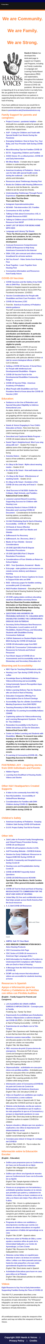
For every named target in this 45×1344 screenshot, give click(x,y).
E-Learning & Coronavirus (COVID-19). (22, 755)
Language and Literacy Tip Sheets (20, 231)
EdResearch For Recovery (17, 535)
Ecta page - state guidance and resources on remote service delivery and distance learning (24, 571)
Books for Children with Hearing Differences (24, 185)
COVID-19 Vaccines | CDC (16, 301)
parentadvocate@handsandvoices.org (24, 110)
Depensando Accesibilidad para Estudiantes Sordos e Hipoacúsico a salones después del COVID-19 (24, 1017)
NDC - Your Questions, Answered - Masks (23, 565)
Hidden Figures (12, 772)
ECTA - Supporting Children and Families (23, 153)
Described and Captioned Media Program (23, 436)
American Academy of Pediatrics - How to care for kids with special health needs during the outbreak (23, 173)
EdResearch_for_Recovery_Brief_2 (20, 539)
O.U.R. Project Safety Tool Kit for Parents (23, 827)
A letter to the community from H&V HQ (22, 793)
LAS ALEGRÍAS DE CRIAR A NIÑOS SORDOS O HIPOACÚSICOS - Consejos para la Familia (24, 1006)
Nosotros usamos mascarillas (18, 1037)
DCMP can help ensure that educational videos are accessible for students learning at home (24, 976)
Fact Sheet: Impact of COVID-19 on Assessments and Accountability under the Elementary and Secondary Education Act (24, 658)
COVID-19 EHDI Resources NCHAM (21, 878)
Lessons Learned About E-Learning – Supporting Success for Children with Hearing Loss (21, 501)
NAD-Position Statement (16, 589)
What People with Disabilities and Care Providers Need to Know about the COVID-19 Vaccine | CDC (24, 391)
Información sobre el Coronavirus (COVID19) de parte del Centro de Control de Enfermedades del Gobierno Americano (24, 1086)
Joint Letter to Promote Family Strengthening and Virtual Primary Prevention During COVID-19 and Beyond (24, 842)
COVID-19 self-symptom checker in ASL (22, 848)
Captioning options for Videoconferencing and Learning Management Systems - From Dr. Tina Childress (24, 719)
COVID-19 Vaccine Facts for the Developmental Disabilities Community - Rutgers (22, 377)
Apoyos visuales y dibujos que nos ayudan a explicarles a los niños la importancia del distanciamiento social (24, 1127)
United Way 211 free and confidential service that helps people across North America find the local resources (24, 900)
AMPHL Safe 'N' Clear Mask (17, 941)
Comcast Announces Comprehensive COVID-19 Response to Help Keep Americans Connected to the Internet (21, 247)
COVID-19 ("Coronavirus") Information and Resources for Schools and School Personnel (23, 650)
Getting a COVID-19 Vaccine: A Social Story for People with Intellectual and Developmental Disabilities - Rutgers (24, 368)
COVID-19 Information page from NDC (22, 644)
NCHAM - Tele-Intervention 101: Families (22, 207)
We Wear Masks (12, 162)
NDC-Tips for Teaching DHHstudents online (24, 669)
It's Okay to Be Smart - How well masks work (24, 470)
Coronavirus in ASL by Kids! (18, 211)
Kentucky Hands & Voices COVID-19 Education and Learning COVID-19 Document (21, 510)
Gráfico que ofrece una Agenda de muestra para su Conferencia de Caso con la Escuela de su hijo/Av (24, 1176)
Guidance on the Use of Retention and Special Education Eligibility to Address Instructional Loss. (22, 405)
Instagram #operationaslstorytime (20, 204)
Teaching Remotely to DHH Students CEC (23, 707)
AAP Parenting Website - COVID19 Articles (23, 851)
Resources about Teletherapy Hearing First (24, 181)
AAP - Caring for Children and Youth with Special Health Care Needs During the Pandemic (23, 135)
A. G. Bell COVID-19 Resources (19, 906)
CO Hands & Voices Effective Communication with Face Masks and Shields (21, 529)
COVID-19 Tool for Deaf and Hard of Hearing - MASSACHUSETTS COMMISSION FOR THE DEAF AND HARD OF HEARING (24, 891)
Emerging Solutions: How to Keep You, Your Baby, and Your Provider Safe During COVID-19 (24, 143)
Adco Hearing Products (16, 947)
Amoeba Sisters (13, 456)
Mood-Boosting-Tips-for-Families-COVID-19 (24, 150)
